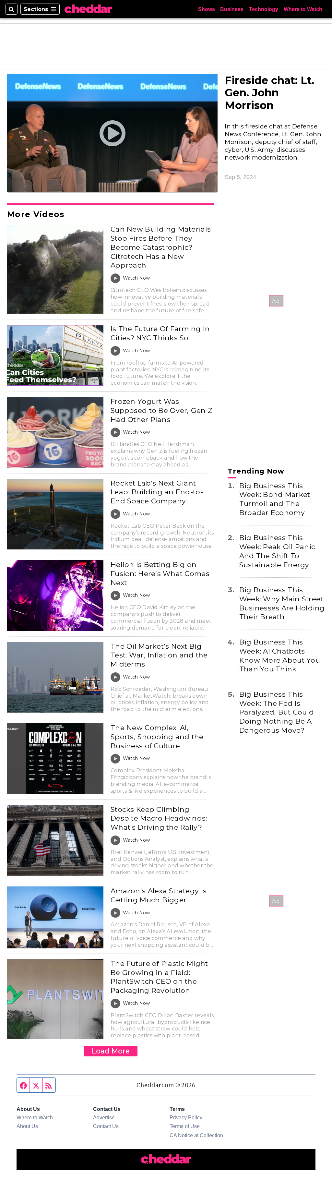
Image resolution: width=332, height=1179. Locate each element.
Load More (111, 1051)
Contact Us (106, 1126)
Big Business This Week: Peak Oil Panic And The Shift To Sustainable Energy (277, 551)
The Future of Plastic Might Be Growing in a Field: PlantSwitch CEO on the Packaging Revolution (159, 976)
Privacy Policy (186, 1117)
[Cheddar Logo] (88, 9)
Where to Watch (303, 9)
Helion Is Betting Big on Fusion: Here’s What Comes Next (160, 573)
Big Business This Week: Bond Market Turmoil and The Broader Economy (274, 499)
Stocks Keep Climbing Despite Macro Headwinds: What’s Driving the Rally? (159, 818)
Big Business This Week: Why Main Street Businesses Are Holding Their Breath (282, 603)
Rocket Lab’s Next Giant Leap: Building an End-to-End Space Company (157, 492)
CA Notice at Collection (196, 1135)
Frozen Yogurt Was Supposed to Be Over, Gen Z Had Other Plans (161, 410)
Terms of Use (185, 1126)
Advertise (104, 1117)
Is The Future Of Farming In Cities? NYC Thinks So (160, 333)
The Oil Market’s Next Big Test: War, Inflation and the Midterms (159, 655)
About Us (27, 1126)
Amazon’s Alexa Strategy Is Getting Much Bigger (159, 895)
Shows (206, 9)
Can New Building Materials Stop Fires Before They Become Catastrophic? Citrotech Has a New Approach (161, 247)
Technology (263, 9)
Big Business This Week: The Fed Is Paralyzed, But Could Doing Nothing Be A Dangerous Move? (276, 712)
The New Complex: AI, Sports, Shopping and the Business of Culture (157, 736)
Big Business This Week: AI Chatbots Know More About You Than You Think (279, 655)
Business (231, 9)
